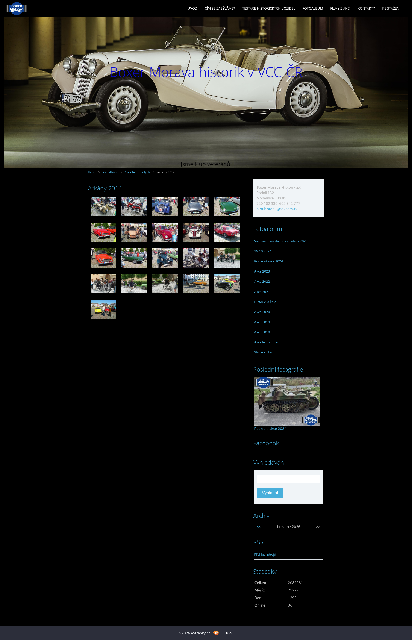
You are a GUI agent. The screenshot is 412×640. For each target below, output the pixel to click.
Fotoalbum (313, 8)
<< (259, 526)
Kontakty (366, 8)
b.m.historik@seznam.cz (276, 208)
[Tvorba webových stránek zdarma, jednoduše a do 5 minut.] (216, 632)
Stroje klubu (263, 352)
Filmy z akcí (340, 8)
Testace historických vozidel (268, 8)
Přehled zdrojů (265, 554)
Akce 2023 (262, 271)
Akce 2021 (262, 292)
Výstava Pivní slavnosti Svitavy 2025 (281, 241)
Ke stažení (391, 8)
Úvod (192, 8)
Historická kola (265, 302)
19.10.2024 (262, 251)
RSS (229, 633)
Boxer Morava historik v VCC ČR (206, 71)
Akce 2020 (262, 312)
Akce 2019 (262, 322)
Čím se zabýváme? (220, 8)
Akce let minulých (137, 172)
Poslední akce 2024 (268, 261)
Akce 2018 (262, 332)
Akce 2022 (262, 281)
